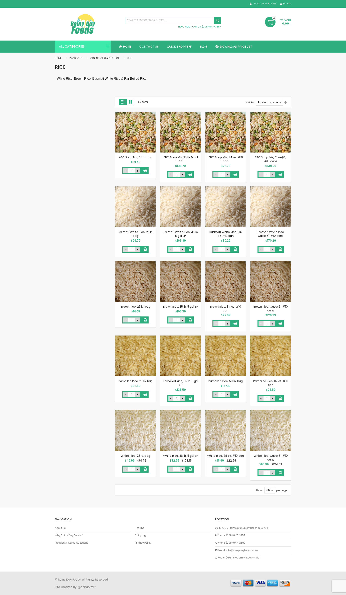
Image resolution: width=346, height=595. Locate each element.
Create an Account (264, 3)
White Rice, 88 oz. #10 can (225, 456)
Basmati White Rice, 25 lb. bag (135, 234)
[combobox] (173, 20)
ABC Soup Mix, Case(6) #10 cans (271, 159)
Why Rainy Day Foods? (69, 535)
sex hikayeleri (218, 591)
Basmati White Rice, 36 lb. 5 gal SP (180, 234)
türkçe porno (104, 591)
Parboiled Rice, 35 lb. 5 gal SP (180, 383)
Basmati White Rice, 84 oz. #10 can (225, 234)
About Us (60, 528)
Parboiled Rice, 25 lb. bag (136, 381)
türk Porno (145, 591)
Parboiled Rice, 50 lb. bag (225, 381)
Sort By (249, 102)
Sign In (287, 3)
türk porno (187, 591)
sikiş (66, 591)
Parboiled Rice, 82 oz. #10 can (270, 383)
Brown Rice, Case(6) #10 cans (270, 308)
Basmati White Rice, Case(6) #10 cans (271, 234)
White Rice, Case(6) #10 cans (271, 458)
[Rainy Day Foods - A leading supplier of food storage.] (88, 24)
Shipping (140, 535)
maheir (89, 591)
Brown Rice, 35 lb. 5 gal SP (180, 307)
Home (58, 58)
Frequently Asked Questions (71, 542)
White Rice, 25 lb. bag (135, 456)
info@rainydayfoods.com (242, 550)
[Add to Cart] (145, 170)
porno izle (76, 591)
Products (75, 58)
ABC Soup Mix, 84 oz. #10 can (225, 159)
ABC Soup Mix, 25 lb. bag (135, 157)
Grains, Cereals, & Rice (104, 58)
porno (59, 591)
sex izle (132, 591)
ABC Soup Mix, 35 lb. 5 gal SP (180, 159)
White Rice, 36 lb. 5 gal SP (180, 456)
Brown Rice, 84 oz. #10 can (225, 308)
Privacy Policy (143, 542)
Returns (139, 528)
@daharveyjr (87, 587)
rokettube (202, 591)
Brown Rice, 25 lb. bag (135, 307)
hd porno (120, 591)
